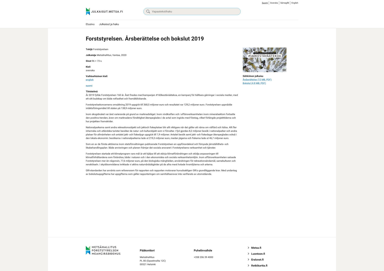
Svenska (274, 2)
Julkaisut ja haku (109, 24)
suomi (89, 85)
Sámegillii (284, 2)
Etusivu (90, 24)
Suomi (265, 2)
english (90, 80)
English (294, 2)
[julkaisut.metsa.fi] (103, 250)
